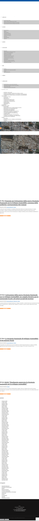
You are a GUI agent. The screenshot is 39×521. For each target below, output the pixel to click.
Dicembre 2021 (5, 467)
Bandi (3, 488)
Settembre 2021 (5, 470)
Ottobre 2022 (5, 455)
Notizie (14, 207)
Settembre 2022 (5, 456)
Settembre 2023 (5, 442)
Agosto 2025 (4, 415)
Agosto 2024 (4, 429)
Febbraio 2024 (5, 436)
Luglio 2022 (4, 458)
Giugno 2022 (4, 460)
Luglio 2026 (4, 402)
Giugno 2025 (4, 417)
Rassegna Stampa (6, 497)
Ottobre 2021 (5, 469)
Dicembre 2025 (5, 410)
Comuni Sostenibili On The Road (9, 492)
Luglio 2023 (4, 444)
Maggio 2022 (4, 461)
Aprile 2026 (4, 405)
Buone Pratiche (5, 489)
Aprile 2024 (4, 434)
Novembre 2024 (5, 425)
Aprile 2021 (4, 476)
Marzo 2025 (4, 421)
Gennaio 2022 (5, 465)
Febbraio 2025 (5, 422)
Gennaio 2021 (5, 480)
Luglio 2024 (4, 430)
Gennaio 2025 (5, 423)
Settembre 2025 (5, 414)
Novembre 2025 (5, 411)
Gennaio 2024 (5, 437)
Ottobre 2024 (5, 427)
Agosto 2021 (4, 471)
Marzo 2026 (4, 407)
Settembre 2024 (5, 428)
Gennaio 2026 (5, 409)
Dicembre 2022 (5, 452)
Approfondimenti (10, 207)
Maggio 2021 (4, 475)
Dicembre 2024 (5, 424)
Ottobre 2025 (5, 412)
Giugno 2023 (4, 445)
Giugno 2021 (4, 474)
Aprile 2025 (4, 420)
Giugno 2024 (4, 431)
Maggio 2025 (4, 418)
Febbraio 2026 (5, 408)
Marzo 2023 (4, 449)
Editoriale (15, 301)
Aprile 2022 (4, 462)
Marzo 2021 (4, 477)
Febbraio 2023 (5, 450)
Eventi (3, 494)
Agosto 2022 (4, 457)
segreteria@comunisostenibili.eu (20, 509)
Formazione (4, 495)
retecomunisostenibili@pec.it (20, 510)
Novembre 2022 (5, 454)
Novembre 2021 (5, 468)
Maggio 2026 (4, 404)
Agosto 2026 (4, 401)
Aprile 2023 (4, 448)
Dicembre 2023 (5, 438)
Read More (5, 215)
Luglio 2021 (4, 472)
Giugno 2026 (4, 403)
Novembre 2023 (5, 440)
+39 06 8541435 (20, 508)
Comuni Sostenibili (6, 490)
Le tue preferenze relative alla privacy (20, 517)
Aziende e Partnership (6, 487)
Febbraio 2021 (5, 478)
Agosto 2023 (4, 443)
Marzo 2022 (4, 463)
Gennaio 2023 (5, 451)
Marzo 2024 (4, 435)
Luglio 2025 (4, 416)
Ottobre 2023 (5, 441)
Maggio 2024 (4, 432)
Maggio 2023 (4, 447)
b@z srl (13, 517)
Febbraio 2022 (5, 464)
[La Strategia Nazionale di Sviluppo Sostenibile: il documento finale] (14, 336)
